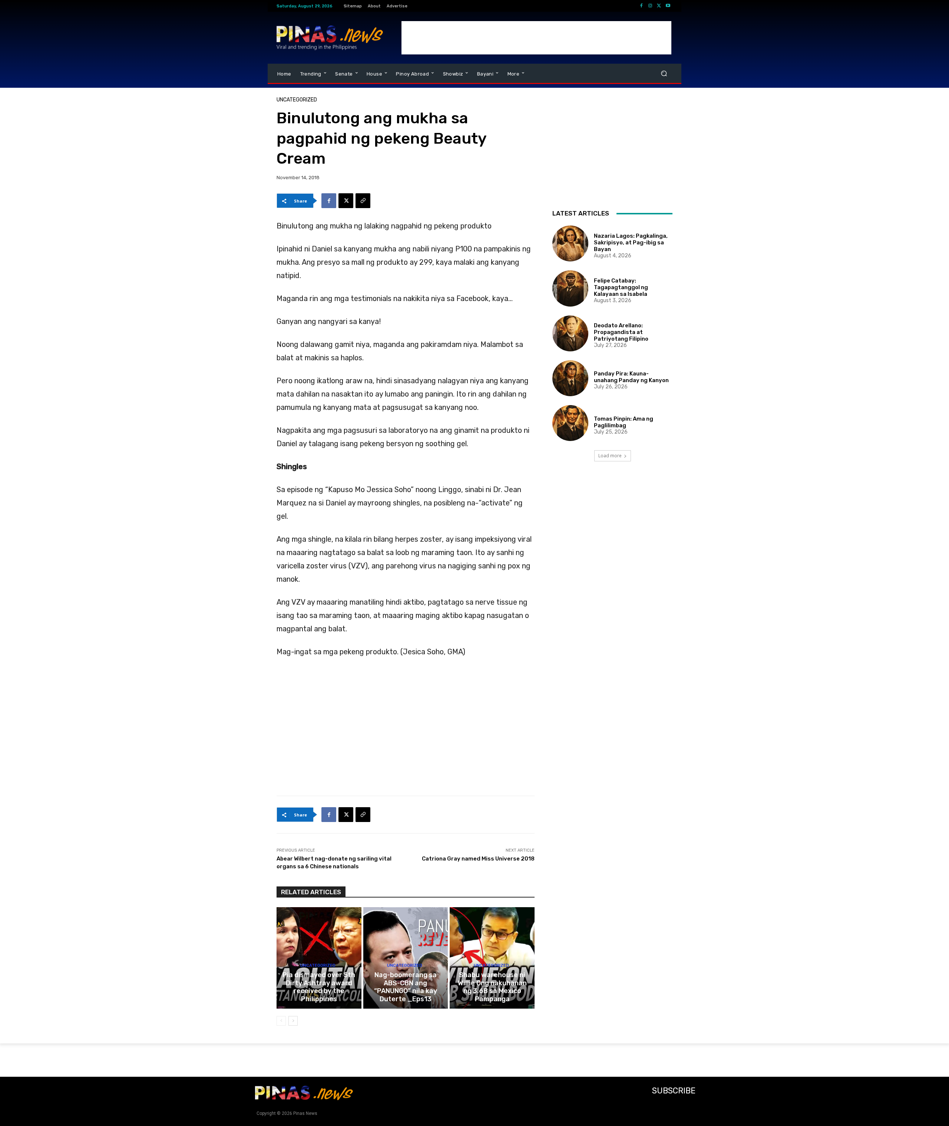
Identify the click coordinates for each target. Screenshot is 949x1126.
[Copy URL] (363, 200)
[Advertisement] (536, 37)
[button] (663, 73)
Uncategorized (297, 100)
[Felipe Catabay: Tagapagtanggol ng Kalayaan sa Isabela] (570, 288)
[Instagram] (650, 5)
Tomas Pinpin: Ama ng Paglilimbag (623, 422)
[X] (659, 5)
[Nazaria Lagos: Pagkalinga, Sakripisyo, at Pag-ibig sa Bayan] (570, 243)
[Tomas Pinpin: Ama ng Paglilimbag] (570, 423)
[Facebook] (641, 5)
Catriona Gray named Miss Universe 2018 (478, 858)
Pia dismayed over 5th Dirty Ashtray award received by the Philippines (318, 987)
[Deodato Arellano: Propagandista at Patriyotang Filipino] (570, 333)
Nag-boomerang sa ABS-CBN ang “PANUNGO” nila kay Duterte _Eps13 (405, 987)
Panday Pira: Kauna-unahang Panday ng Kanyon (631, 377)
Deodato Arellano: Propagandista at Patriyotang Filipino (621, 332)
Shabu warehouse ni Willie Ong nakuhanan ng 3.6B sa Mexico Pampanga (492, 987)
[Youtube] (668, 5)
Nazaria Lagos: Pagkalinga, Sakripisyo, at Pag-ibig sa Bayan (631, 243)
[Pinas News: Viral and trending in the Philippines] (330, 38)
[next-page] (293, 1021)
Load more (610, 455)
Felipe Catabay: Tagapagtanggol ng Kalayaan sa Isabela (621, 287)
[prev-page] (281, 1021)
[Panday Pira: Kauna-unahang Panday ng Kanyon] (570, 378)
